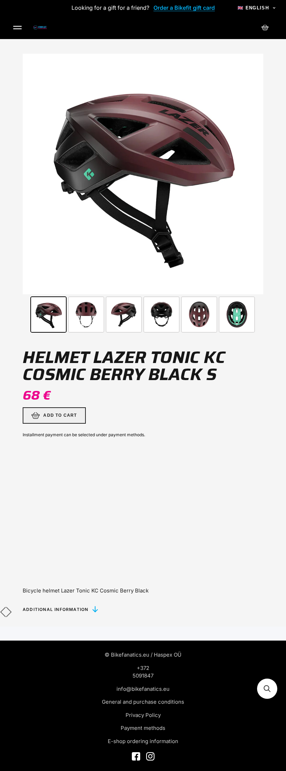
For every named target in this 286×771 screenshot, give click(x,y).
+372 (143, 668)
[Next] (253, 174)
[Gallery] (143, 194)
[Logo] (40, 28)
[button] (267, 689)
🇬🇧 (253, 7)
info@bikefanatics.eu (143, 689)
